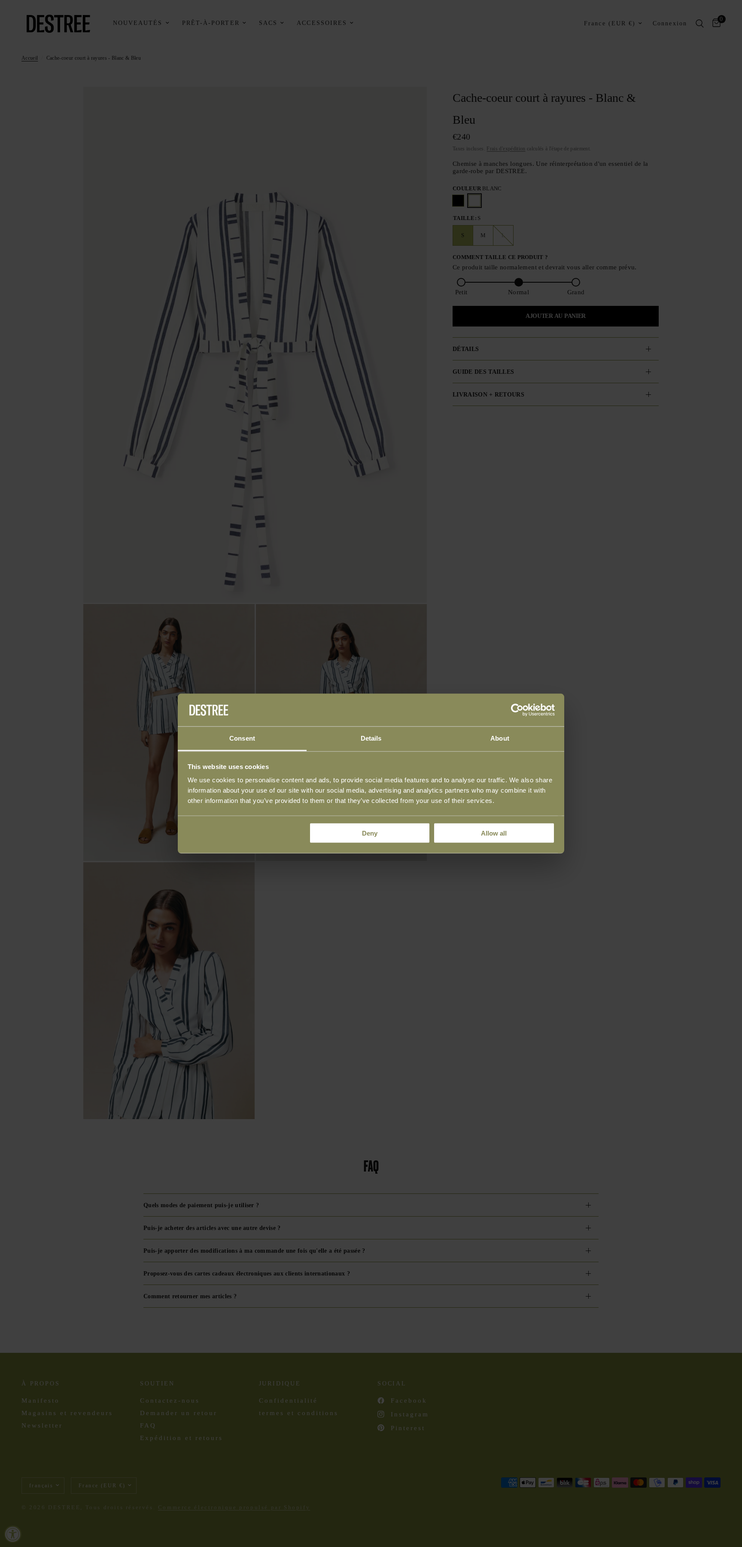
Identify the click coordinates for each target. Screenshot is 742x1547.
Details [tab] (371, 738)
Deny (369, 832)
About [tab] (499, 738)
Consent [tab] (242, 738)
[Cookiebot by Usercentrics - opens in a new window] (517, 709)
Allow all (494, 832)
